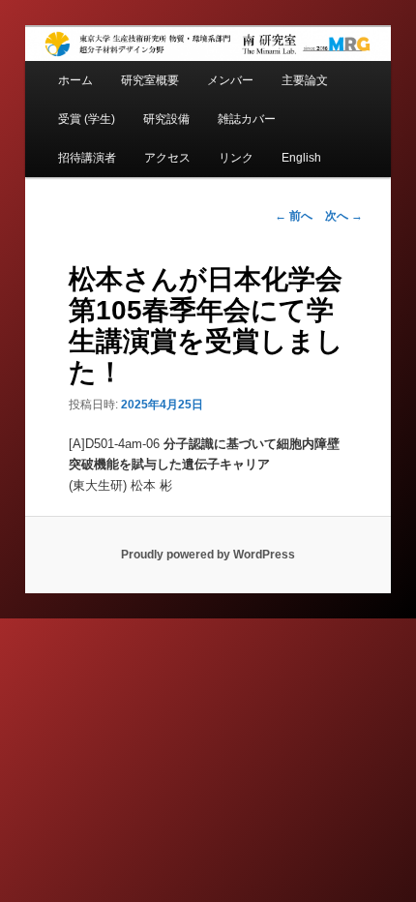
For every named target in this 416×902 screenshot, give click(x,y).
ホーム (75, 80)
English (301, 158)
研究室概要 (150, 80)
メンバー (230, 80)
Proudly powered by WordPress (208, 554)
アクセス (167, 158)
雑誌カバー (247, 119)
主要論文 (305, 80)
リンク (236, 158)
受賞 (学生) (86, 119)
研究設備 (166, 119)
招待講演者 (87, 158)
